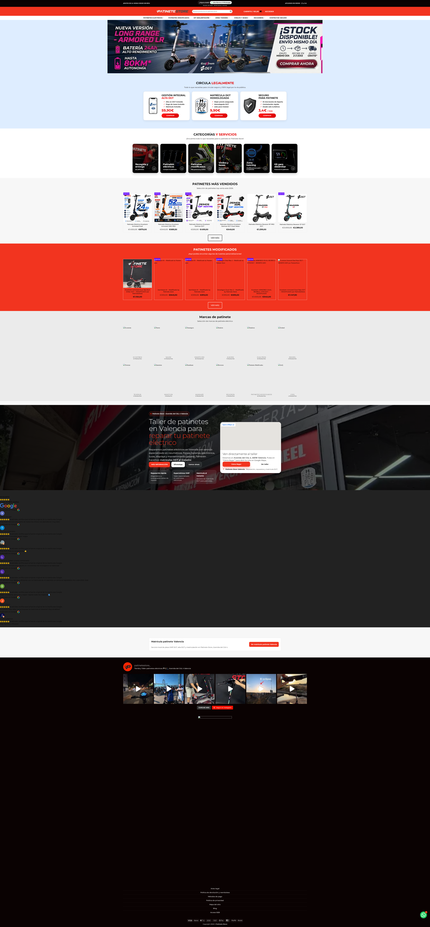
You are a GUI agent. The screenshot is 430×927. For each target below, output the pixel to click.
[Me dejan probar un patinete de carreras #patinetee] (169, 689)
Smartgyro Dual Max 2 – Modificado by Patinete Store (230, 290)
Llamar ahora (194, 464)
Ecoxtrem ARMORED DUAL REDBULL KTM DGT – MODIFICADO (261, 291)
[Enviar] (230, 11)
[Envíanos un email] (305, 3)
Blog (215, 908)
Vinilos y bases (241, 18)
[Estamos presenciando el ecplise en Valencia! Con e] (292, 689)
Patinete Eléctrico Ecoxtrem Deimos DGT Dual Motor (230, 225)
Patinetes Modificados (178, 18)
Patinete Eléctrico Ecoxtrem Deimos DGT (199, 225)
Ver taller (265, 464)
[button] (253, 11)
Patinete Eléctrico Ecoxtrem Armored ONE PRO (168, 225)
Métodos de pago (215, 897)
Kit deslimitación (201, 18)
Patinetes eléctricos (152, 18)
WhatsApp (178, 464)
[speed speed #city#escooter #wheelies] (138, 689)
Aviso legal (215, 889)
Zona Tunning (221, 18)
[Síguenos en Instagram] (302, 3)
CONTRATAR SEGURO (278, 18)
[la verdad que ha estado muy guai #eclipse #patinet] (261, 689)
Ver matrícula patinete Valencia (264, 644)
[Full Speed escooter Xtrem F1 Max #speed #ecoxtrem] (230, 689)
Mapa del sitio (215, 904)
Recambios (258, 18)
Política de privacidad (215, 900)
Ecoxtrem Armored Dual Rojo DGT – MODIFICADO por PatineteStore (292, 290)
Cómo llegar (236, 464)
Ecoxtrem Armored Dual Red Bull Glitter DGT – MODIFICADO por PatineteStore (137, 291)
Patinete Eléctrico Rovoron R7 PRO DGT (261, 225)
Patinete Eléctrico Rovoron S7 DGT (292, 224)
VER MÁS (215, 238)
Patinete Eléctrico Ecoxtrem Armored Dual (137, 225)
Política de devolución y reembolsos (215, 892)
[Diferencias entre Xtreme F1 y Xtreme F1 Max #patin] (200, 689)
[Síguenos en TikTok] (304, 3)
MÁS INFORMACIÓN (159, 464)
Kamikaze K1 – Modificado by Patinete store (168, 290)
